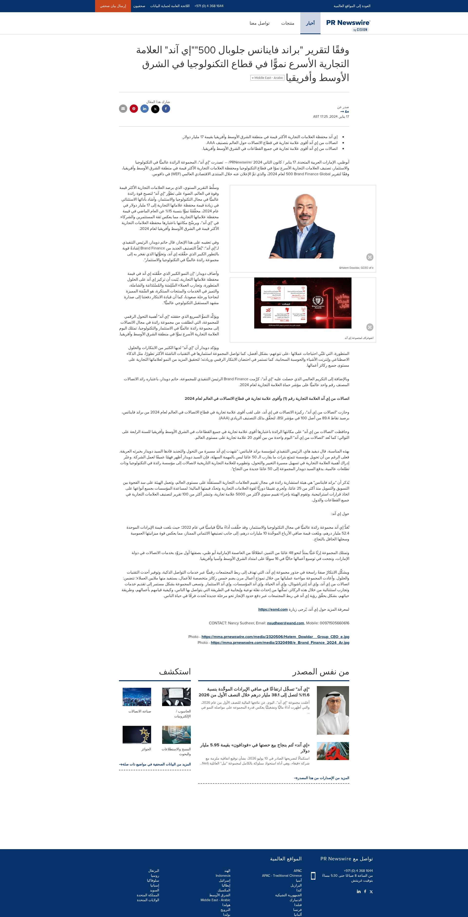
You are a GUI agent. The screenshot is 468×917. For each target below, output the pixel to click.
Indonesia (223, 875)
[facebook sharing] (166, 109)
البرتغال (153, 870)
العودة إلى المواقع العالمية (352, 6)
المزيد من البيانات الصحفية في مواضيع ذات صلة (157, 764)
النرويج (225, 909)
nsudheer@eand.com (285, 623)
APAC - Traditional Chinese (282, 875)
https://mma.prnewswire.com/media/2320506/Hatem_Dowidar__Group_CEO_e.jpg (275, 636)
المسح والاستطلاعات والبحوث (176, 752)
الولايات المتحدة (148, 900)
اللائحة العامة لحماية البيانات (170, 6)
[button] (303, 221)
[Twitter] (370, 891)
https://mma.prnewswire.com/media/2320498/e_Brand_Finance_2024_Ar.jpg (280, 642)
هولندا (226, 904)
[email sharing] (123, 109)
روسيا (155, 875)
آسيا (299, 880)
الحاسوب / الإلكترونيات (182, 714)
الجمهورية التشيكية (288, 895)
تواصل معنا (260, 23)
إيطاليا (226, 885)
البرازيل (296, 885)
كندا (299, 890)
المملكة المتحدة (148, 895)
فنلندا (298, 904)
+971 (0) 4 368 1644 (358, 870)
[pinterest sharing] (134, 109)
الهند (227, 870)
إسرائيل (224, 880)
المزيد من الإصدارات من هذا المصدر (323, 778)
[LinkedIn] (359, 891)
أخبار (310, 23)
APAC (298, 870)
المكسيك (224, 890)
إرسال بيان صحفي (113, 6)
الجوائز (146, 749)
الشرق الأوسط (219, 895)
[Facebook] (365, 891)
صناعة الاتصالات (139, 711)
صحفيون (139, 6)
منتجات (287, 23)
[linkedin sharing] (144, 109)
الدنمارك (296, 900)
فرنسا (297, 909)
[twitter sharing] (155, 109)
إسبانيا (154, 885)
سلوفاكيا (153, 880)
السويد (154, 890)
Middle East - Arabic (268, 78)
